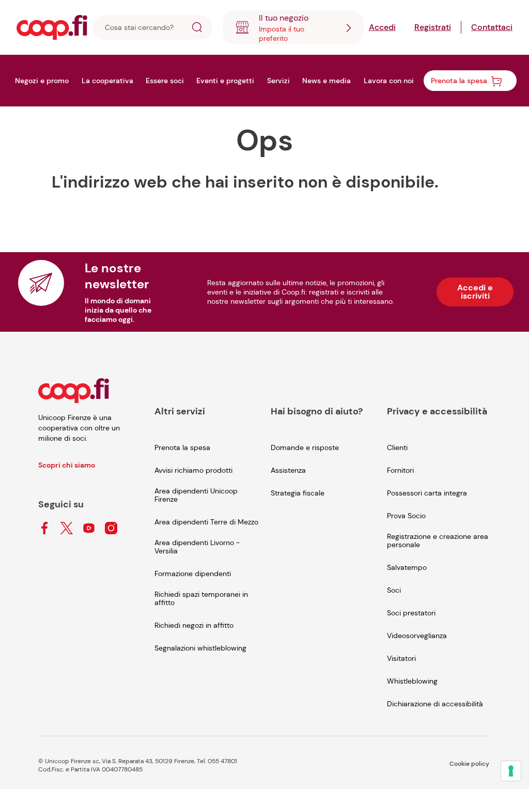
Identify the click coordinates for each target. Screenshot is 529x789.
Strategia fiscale (297, 493)
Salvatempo (407, 567)
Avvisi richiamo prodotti (193, 470)
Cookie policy (469, 764)
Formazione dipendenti (192, 573)
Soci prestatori (411, 613)
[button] (197, 28)
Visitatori (401, 658)
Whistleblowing (412, 681)
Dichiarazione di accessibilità (435, 704)
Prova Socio (406, 516)
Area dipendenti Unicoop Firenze (196, 495)
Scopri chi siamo (66, 465)
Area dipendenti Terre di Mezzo (206, 522)
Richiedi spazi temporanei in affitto (201, 598)
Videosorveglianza (417, 635)
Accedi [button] (382, 27)
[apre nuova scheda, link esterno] (44, 529)
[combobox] (293, 27)
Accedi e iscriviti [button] (475, 291)
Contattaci (491, 27)
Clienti (397, 447)
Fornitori (400, 470)
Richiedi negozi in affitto (194, 625)
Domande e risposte (305, 447)
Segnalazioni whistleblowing (200, 648)
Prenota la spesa (182, 447)
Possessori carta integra (427, 493)
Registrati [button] (432, 27)
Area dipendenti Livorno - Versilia (197, 546)
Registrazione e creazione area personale (437, 540)
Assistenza (288, 470)
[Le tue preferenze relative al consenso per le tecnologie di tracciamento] (511, 771)
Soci (394, 590)
